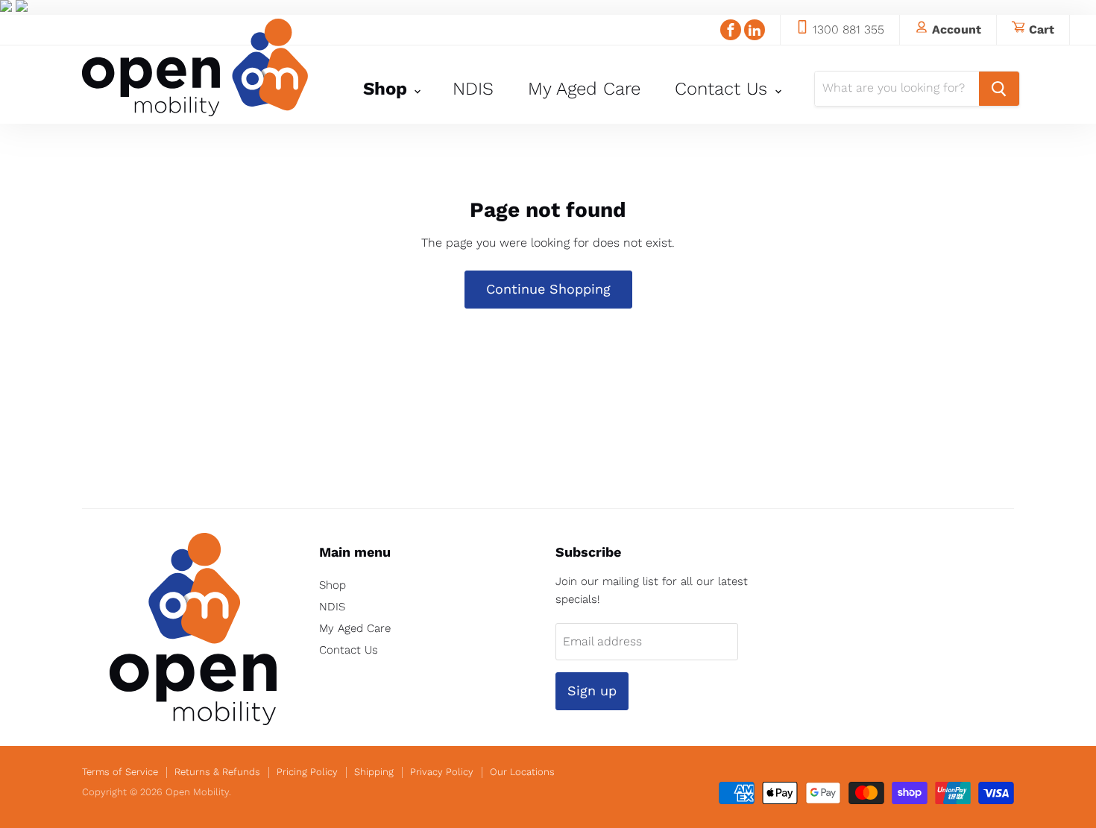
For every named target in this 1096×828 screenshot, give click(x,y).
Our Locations (522, 771)
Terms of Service (120, 771)
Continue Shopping (548, 289)
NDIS (473, 88)
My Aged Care (584, 88)
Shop (387, 88)
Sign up (592, 690)
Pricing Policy (307, 771)
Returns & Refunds (217, 771)
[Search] (999, 89)
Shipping (374, 771)
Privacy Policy (441, 771)
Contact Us (724, 88)
